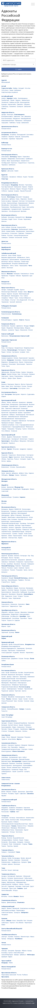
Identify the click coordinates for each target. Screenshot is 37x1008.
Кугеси (10, 953)
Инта (11, 386)
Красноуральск (17, 765)
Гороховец (28, 185)
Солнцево (23, 459)
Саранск (22, 497)
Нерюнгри (20, 737)
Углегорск (24, 749)
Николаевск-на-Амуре (8, 910)
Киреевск (17, 860)
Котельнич (25, 374)
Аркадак (4, 723)
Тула (29, 862)
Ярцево (3, 795)
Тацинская (4, 691)
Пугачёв (4, 729)
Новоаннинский (24, 205)
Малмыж (32, 374)
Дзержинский (5, 513)
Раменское (25, 529)
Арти (20, 757)
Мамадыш (14, 828)
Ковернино (19, 562)
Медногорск (15, 614)
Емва (3, 386)
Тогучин (26, 596)
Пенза (17, 632)
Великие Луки (5, 658)
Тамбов (12, 812)
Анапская (15, 402)
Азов (3, 672)
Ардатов (4, 555)
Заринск (18, 100)
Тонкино (12, 570)
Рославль (11, 793)
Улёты (12, 265)
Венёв (23, 858)
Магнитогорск (25, 936)
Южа (2, 278)
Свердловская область (9, 755)
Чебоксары (31, 954)
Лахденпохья (18, 348)
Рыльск (16, 459)
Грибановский (23, 229)
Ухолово (20, 701)
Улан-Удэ (4, 179)
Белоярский (11, 876)
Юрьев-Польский (25, 191)
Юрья (14, 378)
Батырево (11, 950)
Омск (27, 604)
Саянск (26, 296)
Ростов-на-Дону (24, 687)
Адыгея (4, 80)
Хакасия (4, 918)
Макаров (24, 745)
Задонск (31, 473)
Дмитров (14, 513)
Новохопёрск (30, 231)
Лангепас (4, 880)
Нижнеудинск (15, 296)
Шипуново (27, 106)
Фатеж (3, 461)
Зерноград (23, 676)
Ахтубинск (13, 134)
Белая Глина (5, 404)
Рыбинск (25, 975)
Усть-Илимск (5, 300)
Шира (3, 924)
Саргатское (5, 606)
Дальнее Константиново (9, 560)
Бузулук (17, 612)
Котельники (28, 519)
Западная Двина (6, 840)
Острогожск (13, 233)
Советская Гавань (7, 912)
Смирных (22, 747)
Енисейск (25, 437)
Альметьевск (30, 817)
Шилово (4, 703)
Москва (4, 501)
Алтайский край (7, 96)
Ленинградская (20, 414)
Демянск (31, 578)
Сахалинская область (8, 743)
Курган (9, 449)
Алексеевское (20, 817)
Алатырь (4, 950)
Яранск (19, 378)
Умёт (17, 812)
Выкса (11, 558)
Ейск (2, 408)
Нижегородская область (10, 554)
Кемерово (10, 360)
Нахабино (4, 527)
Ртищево (16, 729)
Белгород (13, 156)
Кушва (3, 767)
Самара (21, 709)
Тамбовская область (8, 805)
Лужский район (21, 467)
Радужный (11, 886)
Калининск (27, 725)
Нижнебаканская (13, 416)
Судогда (10, 191)
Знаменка (12, 807)
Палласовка (5, 207)
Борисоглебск (21, 227)
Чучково (26, 701)
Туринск (4, 773)
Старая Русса (5, 582)
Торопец (10, 846)
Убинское (4, 598)
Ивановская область (8, 271)
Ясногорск (10, 267)
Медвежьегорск (29, 348)
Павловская (22, 421)
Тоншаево (19, 570)
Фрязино (4, 535)
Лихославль (12, 842)
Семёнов (21, 568)
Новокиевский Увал (7, 120)
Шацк (32, 701)
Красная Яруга (15, 161)
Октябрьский (5, 163)
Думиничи (19, 326)
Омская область (7, 602)
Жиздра (26, 326)
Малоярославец (19, 328)
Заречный (4, 632)
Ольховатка (5, 233)
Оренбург (22, 616)
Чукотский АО (6, 961)
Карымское (5, 259)
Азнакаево (4, 817)
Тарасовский (28, 689)
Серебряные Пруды (18, 531)
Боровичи (4, 578)
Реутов (32, 529)
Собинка (4, 191)
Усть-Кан (27, 88)
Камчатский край (7, 334)
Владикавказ (6, 785)
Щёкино (10, 864)
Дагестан (4, 241)
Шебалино (17, 90)
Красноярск (5, 441)
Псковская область (8, 656)
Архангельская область (9, 126)
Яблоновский (5, 82)
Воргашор (11, 384)
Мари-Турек (17, 489)
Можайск (11, 525)
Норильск (12, 443)
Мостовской (30, 414)
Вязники (21, 185)
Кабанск (19, 177)
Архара (3, 114)
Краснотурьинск (6, 765)
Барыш (3, 902)
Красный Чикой (25, 259)
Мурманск (4, 544)
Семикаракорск (12, 689)
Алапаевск (4, 757)
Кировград (26, 763)
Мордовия (5, 495)
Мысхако (4, 416)
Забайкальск (21, 257)
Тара (20, 606)
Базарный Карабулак (20, 723)
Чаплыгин (23, 475)
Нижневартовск (21, 882)
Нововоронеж (20, 231)
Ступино (14, 533)
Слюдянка (4, 298)
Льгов (22, 457)
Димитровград (11, 902)
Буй (2, 394)
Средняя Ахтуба (16, 209)
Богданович (14, 759)
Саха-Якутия (5, 735)
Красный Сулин (6, 681)
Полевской (15, 769)
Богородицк (16, 858)
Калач (31, 229)
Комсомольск (25, 273)
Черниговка (29, 652)
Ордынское (8, 596)
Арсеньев (4, 644)
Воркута (17, 384)
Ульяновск (20, 902)
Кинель (3, 709)
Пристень (10, 459)
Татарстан (5, 816)
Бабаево (4, 217)
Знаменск (4, 136)
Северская (18, 423)
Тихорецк (18, 429)
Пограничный (20, 650)
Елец (26, 473)
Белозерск (11, 217)
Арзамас (10, 555)
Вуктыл (23, 384)
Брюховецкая (23, 404)
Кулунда (4, 104)
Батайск (20, 672)
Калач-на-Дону (6, 201)
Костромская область (9, 392)
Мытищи (18, 525)
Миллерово (5, 683)
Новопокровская (20, 418)
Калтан (3, 360)
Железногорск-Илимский (9, 292)
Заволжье (4, 562)
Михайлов (11, 697)
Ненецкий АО (6, 547)
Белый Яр (20, 920)
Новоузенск (21, 727)
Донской (28, 858)
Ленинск (31, 203)
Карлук (3, 294)
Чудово (13, 582)
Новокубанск (24, 416)
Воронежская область (9, 225)
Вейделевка (11, 159)
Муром (18, 189)
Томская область (7, 850)
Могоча (11, 261)
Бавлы (7, 820)
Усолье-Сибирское (25, 298)
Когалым (10, 878)
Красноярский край (8, 435)
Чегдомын (4, 914)
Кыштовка (31, 592)
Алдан (3, 737)
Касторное (30, 455)
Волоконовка (20, 159)
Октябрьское (14, 616)
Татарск (20, 596)
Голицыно (13, 511)
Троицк (3, 939)
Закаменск (12, 177)
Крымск (20, 412)
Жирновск (24, 199)
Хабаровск (24, 912)
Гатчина (12, 467)
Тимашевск (11, 429)
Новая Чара (25, 261)
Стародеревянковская (26, 425)
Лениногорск (5, 828)
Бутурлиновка (5, 229)
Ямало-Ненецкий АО (8, 967)
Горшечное (12, 455)
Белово (16, 358)
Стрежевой (11, 852)
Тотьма (20, 219)
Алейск (3, 98)
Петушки (24, 189)
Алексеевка (5, 156)
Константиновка (6, 118)
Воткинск (4, 896)
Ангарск (3, 290)
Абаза (3, 920)
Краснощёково (25, 102)
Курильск (17, 745)
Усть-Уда (31, 300)
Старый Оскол (22, 163)
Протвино (11, 529)
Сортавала (15, 352)
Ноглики (4, 747)
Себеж (3, 660)
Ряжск (3, 699)
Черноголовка (17, 535)
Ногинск (11, 527)
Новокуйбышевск (12, 709)
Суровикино (26, 209)
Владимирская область (9, 183)
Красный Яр (25, 136)
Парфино (21, 580)
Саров (16, 568)
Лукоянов (17, 564)
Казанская (24, 408)
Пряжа (29, 350)
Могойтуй (4, 261)
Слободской (27, 376)
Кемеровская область (9, 356)
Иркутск (30, 292)
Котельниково (30, 201)
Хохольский (18, 237)
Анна (3, 227)
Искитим (10, 590)
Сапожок (14, 699)
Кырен (25, 177)
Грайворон (29, 159)
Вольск (16, 725)
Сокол (15, 219)
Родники (12, 276)
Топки (3, 366)
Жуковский (26, 515)
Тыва (3, 868)
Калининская (5, 410)
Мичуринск (4, 809)
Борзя (19, 255)
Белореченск (14, 404)
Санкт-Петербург (7, 715)
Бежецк (3, 838)
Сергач (27, 568)
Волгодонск (19, 674)
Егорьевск (18, 515)
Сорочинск (23, 618)
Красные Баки (28, 562)
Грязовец (4, 219)
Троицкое (20, 106)
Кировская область (8, 370)
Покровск (27, 737)
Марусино (4, 594)
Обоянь (3, 459)
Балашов (4, 725)
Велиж (3, 791)
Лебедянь (4, 475)
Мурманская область (8, 541)
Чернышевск (23, 265)
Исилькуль (14, 604)
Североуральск (6, 771)
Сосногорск (5, 388)
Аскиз (14, 920)
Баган (3, 588)
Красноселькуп (18, 878)
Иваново (10, 273)
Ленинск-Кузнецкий (28, 360)
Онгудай (21, 88)
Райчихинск (18, 120)
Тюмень (20, 888)
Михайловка (5, 205)
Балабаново (5, 326)
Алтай (3, 86)
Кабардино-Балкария (9, 306)
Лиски (3, 231)
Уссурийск (16, 652)
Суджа (29, 459)
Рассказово (5, 812)
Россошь (10, 235)
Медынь (27, 328)
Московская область (8, 507)
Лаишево (30, 826)
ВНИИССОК (18, 509)
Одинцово (18, 527)
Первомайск (26, 566)
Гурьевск (31, 358)
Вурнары (18, 950)
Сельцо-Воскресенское (21, 235)
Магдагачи (16, 118)
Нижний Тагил (16, 767)
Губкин (3, 161)
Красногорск (5, 521)
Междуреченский (19, 880)
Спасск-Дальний (6, 652)
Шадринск (23, 449)
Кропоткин (4, 412)
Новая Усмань (10, 231)
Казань (13, 826)
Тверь (30, 844)
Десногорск (21, 791)
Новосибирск (28, 594)
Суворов (24, 862)
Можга (22, 896)
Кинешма (17, 273)
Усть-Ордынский (22, 300)
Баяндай (10, 290)
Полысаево (12, 364)
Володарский (21, 134)
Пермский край (6, 636)
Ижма (7, 386)
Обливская (15, 685)
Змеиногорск (26, 100)
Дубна (13, 515)
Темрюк (3, 429)
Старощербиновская (18, 427)
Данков (8, 473)
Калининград (16, 314)
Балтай (10, 725)
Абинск (3, 402)
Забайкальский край (8, 253)
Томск (18, 852)
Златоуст (4, 936)
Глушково (4, 455)
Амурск (3, 908)
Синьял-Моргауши (7, 954)
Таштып (12, 922)
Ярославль (5, 977)
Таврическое (14, 606)
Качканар (19, 763)
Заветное (15, 676)
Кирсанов (27, 807)
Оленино (27, 842)
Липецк (11, 475)
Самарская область (8, 707)
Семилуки (4, 237)
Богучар (13, 227)
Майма (15, 88)
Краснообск (16, 592)
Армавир (29, 402)
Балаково (31, 723)
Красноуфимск (27, 765)
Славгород (4, 106)
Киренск (9, 294)
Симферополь (16, 862)
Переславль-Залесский (8, 975)
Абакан (8, 920)
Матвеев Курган (25, 681)
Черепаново (17, 598)
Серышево (4, 122)
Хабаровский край (7, 906)
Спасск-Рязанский (7, 701)
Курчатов (17, 457)
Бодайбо (16, 290)
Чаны (10, 598)
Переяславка (20, 910)
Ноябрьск (15, 884)
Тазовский (4, 888)
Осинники (4, 364)
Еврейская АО (6, 247)
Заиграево (4, 177)
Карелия (4, 346)
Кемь (3, 348)
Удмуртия (5, 894)
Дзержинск (21, 560)
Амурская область (7, 112)
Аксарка (4, 876)
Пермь (3, 638)
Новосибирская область (9, 586)
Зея (22, 116)
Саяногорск (5, 922)
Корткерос (17, 386)
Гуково (3, 676)
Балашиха (4, 509)
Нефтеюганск (11, 882)
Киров (3, 328)
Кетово (3, 449)
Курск (11, 457)
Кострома (8, 394)
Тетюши (12, 832)
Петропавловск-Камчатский (19, 336)
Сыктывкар (13, 388)
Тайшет (11, 298)
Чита (30, 265)
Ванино (9, 908)
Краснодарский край (8, 400)
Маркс (14, 727)
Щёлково (4, 538)
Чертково (18, 691)
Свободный (27, 120)
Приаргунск (5, 265)
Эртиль (25, 237)
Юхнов (30, 330)
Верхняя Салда (6, 761)
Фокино (22, 652)
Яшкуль (27, 320)
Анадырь (4, 963)
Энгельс (24, 731)
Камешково (17, 187)
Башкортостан (6, 148)
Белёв (9, 858)
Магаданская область (9, 479)
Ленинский (24, 860)
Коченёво (30, 590)
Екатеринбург (17, 761)
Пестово (27, 580)
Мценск (3, 626)
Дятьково (10, 171)
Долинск (4, 745)
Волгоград (11, 197)
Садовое (15, 320)
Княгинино (12, 562)
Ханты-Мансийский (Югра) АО (11, 928)
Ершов (21, 725)
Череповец (27, 219)
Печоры (26, 658)
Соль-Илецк (15, 618)
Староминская (6, 427)
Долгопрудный (22, 513)
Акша (10, 255)
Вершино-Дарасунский (8, 257)
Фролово (23, 211)
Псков (32, 658)
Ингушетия (5, 281)
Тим (33, 459)
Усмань (17, 475)
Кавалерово (21, 648)
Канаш (29, 950)
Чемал (11, 90)
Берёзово (19, 876)
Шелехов (19, 302)
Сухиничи (11, 330)
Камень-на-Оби (14, 102)
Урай (25, 888)
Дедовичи (14, 658)
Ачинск (3, 437)
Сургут (32, 886)
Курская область (7, 453)
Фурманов (25, 276)
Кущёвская (4, 414)
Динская (30, 406)
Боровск (12, 326)
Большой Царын (6, 320)
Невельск (31, 745)
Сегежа (9, 352)
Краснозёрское (6, 592)
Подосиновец (18, 376)
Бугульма (4, 822)
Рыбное (28, 697)
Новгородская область (9, 576)
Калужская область (8, 324)
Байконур (4, 142)
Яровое (3, 108)
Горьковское (5, 604)
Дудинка (9, 437)
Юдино (20, 538)
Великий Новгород (21, 578)
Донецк (9, 676)
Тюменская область (8, 874)
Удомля (15, 846)
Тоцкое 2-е (10, 620)
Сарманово (5, 832)
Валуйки (4, 159)
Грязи (3, 473)
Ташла (30, 618)
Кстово (3, 564)
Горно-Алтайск (6, 88)
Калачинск (21, 604)
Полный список (6, 128)
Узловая (4, 864)
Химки (10, 535)
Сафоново (23, 793)
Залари (20, 292)
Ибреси (24, 950)
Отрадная (14, 421)
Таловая (11, 237)
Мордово (12, 809)
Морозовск (13, 683)
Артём (11, 644)
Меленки (12, 189)
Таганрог (20, 689)
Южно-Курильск (6, 751)
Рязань (8, 699)
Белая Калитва (29, 672)
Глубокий (27, 674)
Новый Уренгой (6, 884)
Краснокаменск (14, 259)
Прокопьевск (21, 364)
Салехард (18, 886)
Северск (4, 852)
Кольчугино (5, 189)
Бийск (15, 98)
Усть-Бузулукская (14, 211)
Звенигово (10, 487)
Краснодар (30, 410)
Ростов (19, 975)
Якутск (19, 739)
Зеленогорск (24, 439)
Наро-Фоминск (26, 525)
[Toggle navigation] (33, 4)
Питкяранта (22, 350)
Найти (19, 69)
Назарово (4, 443)
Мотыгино (30, 441)
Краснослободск (12, 203)
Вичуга (3, 273)
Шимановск (25, 122)
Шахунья (4, 572)
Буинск (10, 822)
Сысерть (27, 771)
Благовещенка (22, 98)
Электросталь (12, 538)
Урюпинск (4, 211)
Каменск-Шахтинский (8, 678)
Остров (20, 658)
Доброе (21, 473)
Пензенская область (8, 630)
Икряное (11, 136)
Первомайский (6, 263)
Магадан (4, 481)
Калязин (15, 840)
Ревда (21, 769)
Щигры (9, 461)
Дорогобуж (29, 791)
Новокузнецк (28, 362)
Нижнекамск (19, 830)
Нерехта (23, 394)
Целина (11, 691)
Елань (18, 199)
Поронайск (14, 747)
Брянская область (7, 169)
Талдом (20, 533)
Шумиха (29, 449)
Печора (29, 386)
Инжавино (19, 807)
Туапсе (24, 429)
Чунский (12, 302)
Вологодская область (9, 215)
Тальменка (12, 106)
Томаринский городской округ (10, 749)
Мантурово (16, 394)
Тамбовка (12, 122)
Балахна (16, 555)
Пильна (3, 568)
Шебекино (12, 165)
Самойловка (24, 729)
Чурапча (4, 739)
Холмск (30, 749)
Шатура (30, 535)
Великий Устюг (20, 217)
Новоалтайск (12, 104)
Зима (25, 292)
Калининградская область (10, 312)
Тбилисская (29, 427)
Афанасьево (5, 372)
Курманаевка (5, 614)
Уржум (10, 378)
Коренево (4, 457)
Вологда (29, 217)
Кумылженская (23, 203)
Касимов (4, 697)
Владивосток (30, 644)
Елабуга (16, 822)
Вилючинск (4, 336)
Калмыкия (5, 318)
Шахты (24, 691)
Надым (3, 882)
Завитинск (17, 116)
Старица (24, 844)
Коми (3, 382)
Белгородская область (9, 154)
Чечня (3, 942)
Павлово (18, 566)
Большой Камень (18, 644)
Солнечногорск (6, 533)
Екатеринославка (7, 116)
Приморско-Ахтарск (7, 423)
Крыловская (13, 412)
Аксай (7, 672)
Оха (9, 747)
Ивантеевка (11, 517)
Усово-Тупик (28, 533)
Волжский (19, 197)
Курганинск (27, 412)
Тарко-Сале (12, 888)
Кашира (4, 519)
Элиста (21, 320)
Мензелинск (22, 828)
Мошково (20, 594)
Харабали (12, 139)
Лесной (9, 767)
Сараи (20, 699)
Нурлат (26, 830)
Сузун (15, 596)
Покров (30, 189)
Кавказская (16, 408)
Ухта (27, 388)
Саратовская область (8, 721)
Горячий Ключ (13, 406)
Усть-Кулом (21, 388)
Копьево (29, 920)
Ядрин (10, 957)
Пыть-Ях (4, 886)
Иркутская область (8, 287)
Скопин (31, 699)
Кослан (24, 386)
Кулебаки (10, 564)
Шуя (31, 276)
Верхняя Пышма (24, 759)
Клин (9, 519)
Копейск (10, 936)
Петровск (29, 727)
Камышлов (4, 763)
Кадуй (10, 219)
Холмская (14, 431)
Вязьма (8, 791)
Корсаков (11, 745)
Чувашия (4, 948)
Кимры (26, 840)
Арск (2, 820)
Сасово (25, 699)
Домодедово (5, 515)
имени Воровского (22, 517)
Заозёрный (15, 439)
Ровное (10, 729)
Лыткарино (30, 523)
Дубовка (12, 199)
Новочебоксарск (19, 953)
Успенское (31, 429)
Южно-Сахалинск (18, 751)
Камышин (15, 201)
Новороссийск (5, 421)
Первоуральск (6, 769)
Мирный (13, 737)
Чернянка (4, 165)
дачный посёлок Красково (25, 511)
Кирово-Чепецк (12, 374)
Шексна (3, 221)
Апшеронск (22, 402)
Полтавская (30, 421)
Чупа (27, 352)
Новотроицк (5, 616)
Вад (32, 555)
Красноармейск (6, 727)
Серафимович (5, 209)
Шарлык (17, 620)
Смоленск (30, 793)
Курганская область (8, 447)
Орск (28, 616)
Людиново (9, 328)
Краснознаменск (15, 521)
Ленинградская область (9, 465)
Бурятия (4, 175)
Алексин (4, 858)
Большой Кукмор (25, 820)
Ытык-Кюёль (12, 739)
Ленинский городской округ (10, 523)
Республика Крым (7, 664)
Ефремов (4, 860)
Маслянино (12, 594)
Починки (10, 568)
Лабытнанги (28, 878)
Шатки (30, 570)
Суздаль (16, 191)
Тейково (18, 276)
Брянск (3, 171)
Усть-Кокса (4, 90)
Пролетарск (23, 685)
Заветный (8, 408)
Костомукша (10, 348)
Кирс (19, 374)
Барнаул (10, 98)
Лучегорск (29, 648)
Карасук (16, 590)
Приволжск (4, 276)
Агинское (4, 255)
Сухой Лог (20, 771)
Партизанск (11, 650)
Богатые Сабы (14, 820)
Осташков (4, 844)
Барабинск (9, 588)
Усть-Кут (13, 300)
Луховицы (23, 523)
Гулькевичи (22, 406)
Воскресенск (5, 511)
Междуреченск (13, 362)
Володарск (4, 558)
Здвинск (4, 590)
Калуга (32, 326)
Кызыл (10, 870)
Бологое (9, 838)
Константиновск (21, 678)
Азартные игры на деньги (9, 92)
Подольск (4, 529)
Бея (25, 920)
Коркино (17, 936)
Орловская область (8, 624)
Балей (14, 255)
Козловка (4, 953)
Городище (26, 197)
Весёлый (4, 674)
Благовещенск (19, 114)
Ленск (8, 737)
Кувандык (31, 612)
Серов (14, 771)
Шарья (3, 396)
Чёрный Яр (19, 139)
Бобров (8, 227)
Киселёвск (18, 360)
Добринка (15, 473)
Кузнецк (11, 632)
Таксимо (30, 177)
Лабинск (12, 414)
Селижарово (17, 844)
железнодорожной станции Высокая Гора (14, 824)
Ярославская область (8, 973)
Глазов (10, 896)
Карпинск (12, 763)
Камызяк (17, 136)
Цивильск (23, 954)
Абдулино (4, 612)
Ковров (30, 187)
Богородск (23, 555)
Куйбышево (16, 681)
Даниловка (4, 199)
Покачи (27, 884)
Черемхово (5, 302)
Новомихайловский (7, 418)
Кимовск (10, 860)
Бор (29, 555)
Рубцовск (27, 104)
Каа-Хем (4, 870)
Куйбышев (23, 592)
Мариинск (4, 362)
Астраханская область (9, 132)
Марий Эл (4, 485)
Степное (4, 731)
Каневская (14, 410)
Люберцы (4, 525)
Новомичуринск (20, 697)
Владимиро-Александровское (10, 646)
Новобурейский (26, 118)
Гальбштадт (5, 100)
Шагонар (15, 870)
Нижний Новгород (7, 566)
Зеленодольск (5, 826)
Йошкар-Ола (19, 487)
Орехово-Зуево (27, 527)
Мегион (10, 880)
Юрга (8, 366)
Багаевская (13, 672)
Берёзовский (23, 358)
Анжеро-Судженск (7, 358)
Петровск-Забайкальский (20, 263)
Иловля (30, 199)
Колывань (23, 590)
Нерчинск (17, 261)
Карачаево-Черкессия (9, 340)
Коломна (14, 519)
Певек (11, 963)
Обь (2, 596)
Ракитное (14, 163)
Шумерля (4, 957)
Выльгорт (29, 384)
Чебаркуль (10, 939)
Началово (4, 139)
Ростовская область (8, 670)
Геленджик (4, 406)
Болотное (22, 588)
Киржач (24, 187)
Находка (4, 650)
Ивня (8, 161)
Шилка (3, 267)
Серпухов (28, 531)
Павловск (20, 104)
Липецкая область (7, 471)
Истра (31, 517)
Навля (16, 171)
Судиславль (31, 394)
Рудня (23, 207)
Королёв (20, 519)
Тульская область (7, 856)
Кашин (21, 840)
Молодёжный (5, 296)
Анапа (9, 402)
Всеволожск (5, 467)
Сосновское (5, 570)
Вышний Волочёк (18, 838)
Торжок (3, 846)
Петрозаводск (12, 350)
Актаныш (12, 817)
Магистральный (24, 294)
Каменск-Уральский (28, 761)
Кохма (32, 273)
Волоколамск (26, 509)
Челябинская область (9, 934)
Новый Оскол (25, 161)
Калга (28, 257)
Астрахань (5, 134)
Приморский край (7, 642)
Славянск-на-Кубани (7, 425)
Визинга (4, 384)
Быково (3, 197)
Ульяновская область (9, 900)
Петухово (16, 449)
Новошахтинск (6, 685)
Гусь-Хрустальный (7, 187)
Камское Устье (22, 826)
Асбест (24, 757)
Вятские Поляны (15, 372)
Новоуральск (26, 767)
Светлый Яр (30, 207)
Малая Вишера (12, 580)
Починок (4, 793)
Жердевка (4, 807)
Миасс (32, 936)
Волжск (3, 487)
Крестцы (4, 580)
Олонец (3, 350)
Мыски (21, 362)
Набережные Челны (7, 830)
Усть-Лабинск (5, 431)
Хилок (16, 265)
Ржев (10, 844)
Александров (5, 185)
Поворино (28, 233)
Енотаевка (30, 134)
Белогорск (10, 114)
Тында (18, 122)
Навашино (30, 564)
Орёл (8, 626)
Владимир (14, 185)
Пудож (3, 352)
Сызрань (28, 709)
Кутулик (15, 294)
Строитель (31, 163)
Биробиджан (6, 249)
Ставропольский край (9, 799)
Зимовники (30, 676)
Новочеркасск (22, 683)
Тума (15, 701)
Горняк (12, 100)
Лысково (23, 564)
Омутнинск (4, 376)
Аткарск (10, 723)
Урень (26, 570)
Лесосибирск (15, 441)
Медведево (25, 489)
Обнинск (4, 330)
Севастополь (5, 777)
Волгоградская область (9, 195)
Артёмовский (13, 757)
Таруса (17, 330)
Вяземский (16, 908)
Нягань (21, 884)
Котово (3, 203)
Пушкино (18, 529)
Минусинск (23, 441)
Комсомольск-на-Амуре (27, 908)
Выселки (31, 404)
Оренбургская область (9, 610)
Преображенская (15, 207)
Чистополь (19, 832)
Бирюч (20, 156)
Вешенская (11, 674)
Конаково (4, 842)
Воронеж (14, 229)
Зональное (4, 102)
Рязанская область (8, 695)
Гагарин (14, 791)
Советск (4, 378)
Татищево (11, 731)
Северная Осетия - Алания (10, 783)
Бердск (16, 588)
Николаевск (14, 205)
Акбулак (11, 612)
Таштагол (29, 364)
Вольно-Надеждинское (8, 648)
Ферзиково (23, 330)
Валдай (11, 578)
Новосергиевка (24, 614)
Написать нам (29, 1003)
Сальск (3, 689)
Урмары (16, 954)
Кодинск (31, 439)
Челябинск (18, 939)
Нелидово (20, 842)
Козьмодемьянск (6, 489)
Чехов (25, 535)
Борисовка (26, 156)
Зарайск (4, 517)
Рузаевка (16, 497)
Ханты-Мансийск (6, 890)
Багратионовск (6, 314)
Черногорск (28, 922)
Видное (11, 509)
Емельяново (17, 437)
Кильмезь (30, 372)
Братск (22, 290)
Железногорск (5, 439)
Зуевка (23, 372)
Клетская (22, 201)
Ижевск (16, 896)
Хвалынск (18, 731)
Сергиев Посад (6, 531)
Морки (32, 489)
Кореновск (21, 410)
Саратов (32, 729)
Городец (16, 558)
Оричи (11, 376)
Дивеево (29, 560)
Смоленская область (8, 789)
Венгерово (29, 588)
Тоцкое (3, 620)
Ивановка (27, 116)
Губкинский (26, 876)
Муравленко (30, 880)
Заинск (31, 824)
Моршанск (19, 809)
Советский (4, 491)
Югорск (15, 890)
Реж (25, 769)
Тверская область (7, 836)
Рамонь (3, 235)
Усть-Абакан (19, 922)
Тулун (16, 298)
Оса (21, 296)
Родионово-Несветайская (9, 687)
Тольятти (4, 711)
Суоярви (22, 352)
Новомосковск (6, 862)
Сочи (16, 425)
